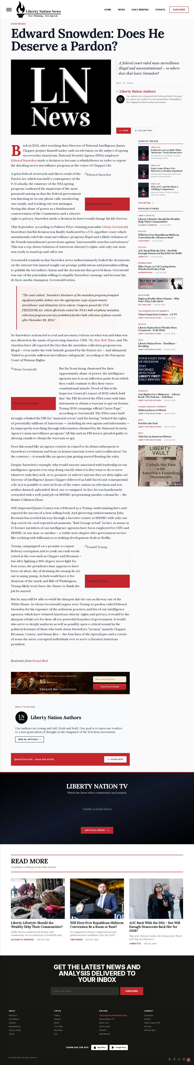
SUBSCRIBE (179, 9)
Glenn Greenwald (115, 227)
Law (55, 1034)
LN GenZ (103, 1030)
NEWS (121, 9)
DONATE (160, 9)
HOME (107, 9)
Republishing (14, 1026)
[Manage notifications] (188, 1060)
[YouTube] (179, 1059)
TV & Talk (58, 1026)
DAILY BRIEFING (140, 9)
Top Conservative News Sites (113, 1015)
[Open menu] (9, 9)
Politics (57, 1015)
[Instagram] (184, 1059)
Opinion (57, 1019)
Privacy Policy (15, 1030)
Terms (11, 1034)
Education (58, 1030)
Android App (149, 1030)
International (104, 1034)
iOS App (147, 1026)
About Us (13, 1015)
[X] (169, 1059)
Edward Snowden (23, 160)
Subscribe (132, 991)
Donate (147, 1019)
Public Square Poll (152, 1023)
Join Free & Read (110, 686)
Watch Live (104, 1023)
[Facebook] (174, 1059)
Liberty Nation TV (106, 1019)
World (56, 1023)
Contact (12, 1023)
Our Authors (14, 1019)
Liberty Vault (104, 1026)
